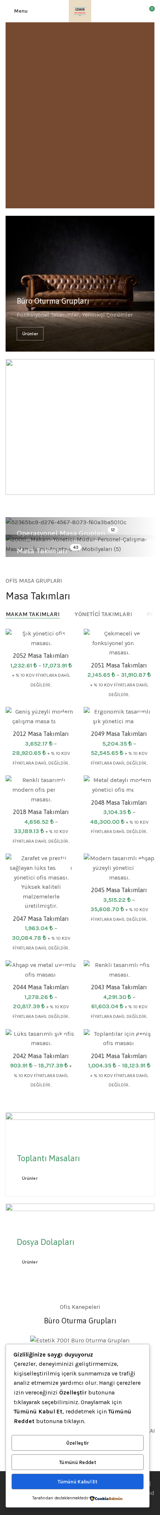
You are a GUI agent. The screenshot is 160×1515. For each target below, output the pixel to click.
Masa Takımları (42, 551)
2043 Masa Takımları (119, 987)
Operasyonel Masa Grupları (61, 533)
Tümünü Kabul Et (77, 1481)
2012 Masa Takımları (41, 733)
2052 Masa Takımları (41, 655)
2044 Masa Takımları (41, 987)
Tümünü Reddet (77, 1462)
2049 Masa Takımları (119, 733)
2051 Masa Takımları (119, 665)
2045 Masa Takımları (119, 890)
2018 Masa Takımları (41, 811)
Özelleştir (77, 1443)
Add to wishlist (63, 642)
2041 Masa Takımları (119, 1056)
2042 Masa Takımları (41, 1056)
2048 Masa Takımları (119, 802)
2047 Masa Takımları (41, 918)
